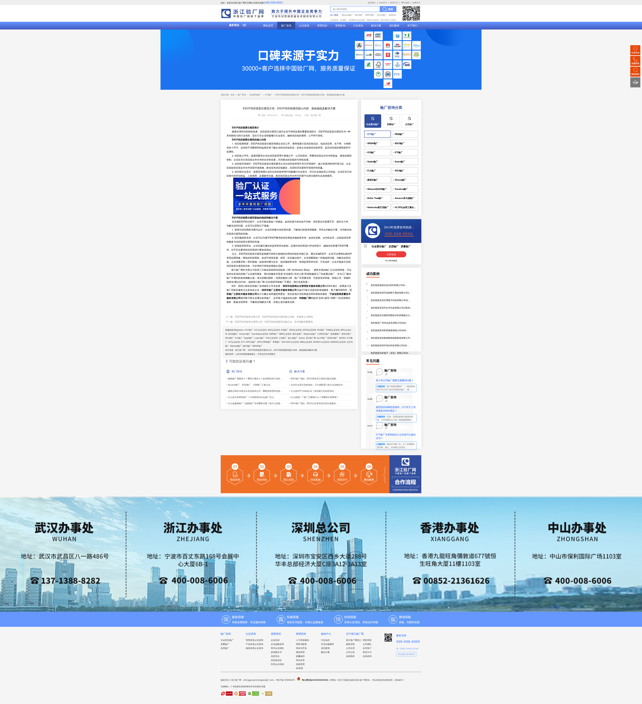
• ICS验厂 (370, 152)
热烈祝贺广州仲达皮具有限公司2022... (389, 322)
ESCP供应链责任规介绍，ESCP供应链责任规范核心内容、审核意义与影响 (274, 316)
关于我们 (412, 25)
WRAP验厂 (370, 14)
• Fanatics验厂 (400, 189)
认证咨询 (304, 25)
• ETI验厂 (398, 152)
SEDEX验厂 (332, 337)
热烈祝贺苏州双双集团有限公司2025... (389, 330)
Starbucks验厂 (309, 333)
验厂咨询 (286, 25)
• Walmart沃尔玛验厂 (376, 189)
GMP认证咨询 (285, 333)
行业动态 (325, 640)
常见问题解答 (327, 644)
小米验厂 (283, 337)
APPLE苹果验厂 (264, 341)
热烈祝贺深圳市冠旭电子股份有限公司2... (391, 292)
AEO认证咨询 (274, 329)
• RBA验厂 (398, 134)
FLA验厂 (239, 337)
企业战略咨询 (277, 644)
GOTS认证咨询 (309, 329)
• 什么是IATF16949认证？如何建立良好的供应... (312, 390)
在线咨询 (383, 2)
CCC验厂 (249, 329)
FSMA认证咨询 (333, 329)
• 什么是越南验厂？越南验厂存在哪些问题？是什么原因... (254, 403)
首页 (233, 94)
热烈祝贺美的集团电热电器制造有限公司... (391, 337)
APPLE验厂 (251, 341)
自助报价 (372, 2)
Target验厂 (248, 337)
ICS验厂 (343, 19)
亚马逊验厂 (233, 333)
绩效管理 (300, 652)
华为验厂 (321, 329)
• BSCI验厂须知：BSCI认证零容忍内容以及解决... (313, 403)
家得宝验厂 (347, 333)
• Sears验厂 (399, 161)
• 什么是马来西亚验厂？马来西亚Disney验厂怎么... (251, 397)
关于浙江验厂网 (355, 634)
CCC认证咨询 (260, 329)
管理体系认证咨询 (254, 640)
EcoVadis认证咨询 (260, 333)
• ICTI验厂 (371, 134)
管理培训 (322, 25)
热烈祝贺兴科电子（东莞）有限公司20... (390, 352)
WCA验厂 (229, 337)
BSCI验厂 (359, 14)
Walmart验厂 (347, 14)
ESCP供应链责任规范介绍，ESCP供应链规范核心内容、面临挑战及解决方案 (282, 349)
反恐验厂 (409, 124)
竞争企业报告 (277, 648)
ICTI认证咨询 (234, 341)
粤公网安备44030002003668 (315, 679)
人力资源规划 (302, 640)
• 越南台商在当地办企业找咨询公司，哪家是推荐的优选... (254, 390)
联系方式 (394, 2)
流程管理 (300, 664)
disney (302, 337)
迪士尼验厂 (293, 337)
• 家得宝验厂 (372, 179)
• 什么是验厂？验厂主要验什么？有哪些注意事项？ (314, 397)
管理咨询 (340, 25)
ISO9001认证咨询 (357, 19)
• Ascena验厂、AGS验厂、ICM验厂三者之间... (249, 384)
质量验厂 (391, 124)
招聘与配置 (301, 644)
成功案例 (394, 25)
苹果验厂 (277, 341)
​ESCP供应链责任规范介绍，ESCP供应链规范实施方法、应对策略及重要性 (274, 321)
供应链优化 (276, 660)
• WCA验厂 (398, 170)
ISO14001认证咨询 (290, 341)
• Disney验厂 (399, 179)
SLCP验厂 (321, 337)
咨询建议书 (276, 652)
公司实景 (350, 648)
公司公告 (350, 652)
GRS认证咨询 (295, 329)
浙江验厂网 (311, 337)
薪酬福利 (300, 656)
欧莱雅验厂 (336, 333)
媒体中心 (326, 634)
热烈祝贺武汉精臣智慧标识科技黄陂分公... (391, 315)
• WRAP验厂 (372, 143)
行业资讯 (358, 25)
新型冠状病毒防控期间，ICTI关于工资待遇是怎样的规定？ (396, 408)
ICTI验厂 (269, 94)
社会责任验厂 (255, 94)
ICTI (243, 341)
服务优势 (350, 644)
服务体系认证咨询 (254, 648)
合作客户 (367, 648)
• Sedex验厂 (372, 161)
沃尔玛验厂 (382, 14)
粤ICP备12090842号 (285, 679)
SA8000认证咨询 (338, 341)
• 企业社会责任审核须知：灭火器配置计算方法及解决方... (317, 384)
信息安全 (275, 656)
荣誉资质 (367, 640)
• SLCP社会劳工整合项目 (405, 207)
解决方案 (376, 25)
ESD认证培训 (277, 664)
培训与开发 (301, 648)
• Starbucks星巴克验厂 (377, 207)
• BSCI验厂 (398, 143)
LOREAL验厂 (323, 333)
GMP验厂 (273, 333)
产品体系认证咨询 (254, 644)
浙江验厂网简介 (353, 640)
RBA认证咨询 (373, 19)
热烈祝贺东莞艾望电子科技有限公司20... (390, 300)
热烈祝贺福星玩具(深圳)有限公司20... (389, 285)
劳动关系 (300, 660)
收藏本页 (416, 2)
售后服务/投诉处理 (406, 654)
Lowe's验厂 (259, 337)
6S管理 (299, 668)
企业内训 (275, 640)
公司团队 (367, 644)
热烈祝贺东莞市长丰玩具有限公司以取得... (391, 307)
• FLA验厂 (371, 170)
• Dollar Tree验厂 (374, 198)
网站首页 (268, 25)
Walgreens (239, 329)
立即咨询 (391, 254)
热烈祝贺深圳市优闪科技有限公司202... (390, 345)
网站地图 (405, 2)
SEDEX (342, 337)
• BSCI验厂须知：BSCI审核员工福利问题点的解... (313, 378)
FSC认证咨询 (272, 337)
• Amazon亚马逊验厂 (403, 198)
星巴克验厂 (297, 333)
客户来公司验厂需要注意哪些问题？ (394, 380)
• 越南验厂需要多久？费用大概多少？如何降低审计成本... (254, 378)
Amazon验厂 (245, 333)
